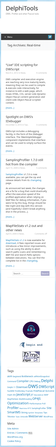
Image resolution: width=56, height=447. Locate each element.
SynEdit (31, 413)
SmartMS (14, 412)
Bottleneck (27, 376)
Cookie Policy (14, 441)
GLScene (49, 390)
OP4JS (36, 398)
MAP (46, 394)
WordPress (48, 416)
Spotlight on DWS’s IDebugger (19, 119)
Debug (37, 381)
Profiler (13, 407)
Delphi (47, 380)
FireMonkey (20, 391)
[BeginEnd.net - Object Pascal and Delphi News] (31, 347)
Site (49, 408)
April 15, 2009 (12, 168)
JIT (32, 394)
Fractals (29, 391)
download (11, 243)
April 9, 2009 (11, 233)
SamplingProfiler (14, 174)
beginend (17, 376)
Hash (9, 394)
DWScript (46, 386)
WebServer (35, 416)
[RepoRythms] (31, 337)
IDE (14, 395)
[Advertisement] (27, 55)
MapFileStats (12, 399)
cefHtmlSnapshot (42, 376)
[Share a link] (50, 37)
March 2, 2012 (12, 73)
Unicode (24, 416)
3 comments (41, 124)
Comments (22, 432)
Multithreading (25, 399)
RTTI (29, 408)
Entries (11, 432)
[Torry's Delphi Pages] (31, 361)
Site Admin (13, 428)
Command (11, 381)
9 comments (41, 73)
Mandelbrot (38, 395)
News (23, 73)
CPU (31, 381)
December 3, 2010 (14, 124)
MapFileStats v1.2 (15, 240)
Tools (18, 417)
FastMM (10, 391)
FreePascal (39, 390)
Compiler (23, 381)
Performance (35, 403)
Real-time (23, 408)
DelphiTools (22, 8)
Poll (43, 403)
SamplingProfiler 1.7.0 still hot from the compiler (24, 162)
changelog (35, 180)
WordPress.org (15, 436)
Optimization (18, 403)
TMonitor (11, 416)
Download (22, 387)
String (24, 412)
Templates (39, 413)
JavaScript (23, 394)
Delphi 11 (11, 387)
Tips (26, 124)
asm (9, 376)
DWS (33, 386)
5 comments (41, 168)
